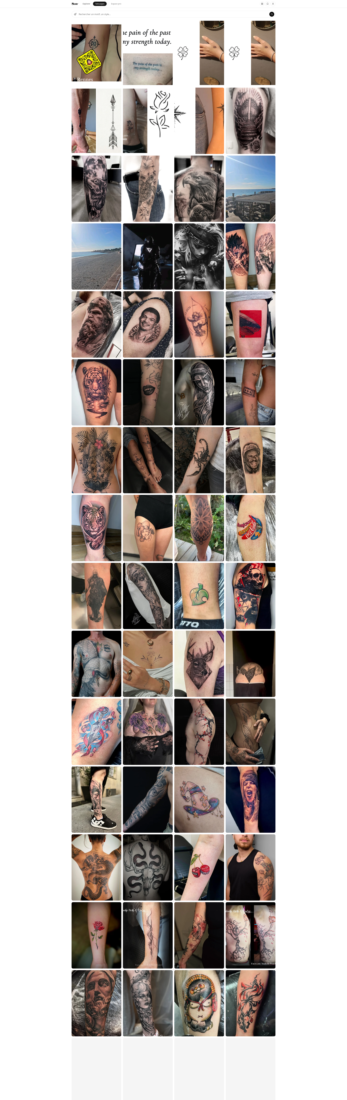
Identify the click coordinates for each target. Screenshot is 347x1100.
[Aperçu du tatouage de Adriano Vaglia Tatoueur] (96, 256)
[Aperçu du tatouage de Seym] (96, 935)
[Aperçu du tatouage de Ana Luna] (96, 189)
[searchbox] (173, 14)
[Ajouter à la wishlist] (117, 23)
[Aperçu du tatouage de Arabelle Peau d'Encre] (148, 935)
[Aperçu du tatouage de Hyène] (96, 732)
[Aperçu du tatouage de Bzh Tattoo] (96, 53)
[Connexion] (273, 3)
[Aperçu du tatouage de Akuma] (148, 392)
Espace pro (116, 3)
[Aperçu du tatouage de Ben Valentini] (148, 867)
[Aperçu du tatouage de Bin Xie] (96, 324)
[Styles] (75, 14)
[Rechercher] (271, 14)
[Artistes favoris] (267, 3)
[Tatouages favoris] (262, 3)
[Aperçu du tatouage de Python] (96, 664)
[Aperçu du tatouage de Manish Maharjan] (96, 460)
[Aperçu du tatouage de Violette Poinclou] (250, 867)
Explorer (86, 3)
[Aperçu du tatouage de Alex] (96, 800)
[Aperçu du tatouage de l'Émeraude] (148, 732)
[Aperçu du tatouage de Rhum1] (96, 392)
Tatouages (100, 3)
